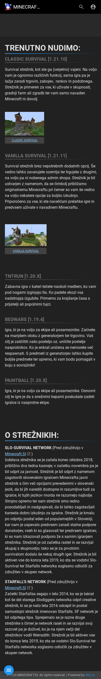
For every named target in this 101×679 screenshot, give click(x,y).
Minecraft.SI (15, 454)
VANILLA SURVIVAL (26, 251)
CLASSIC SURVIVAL (25, 140)
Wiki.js (90, 675)
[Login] (93, 7)
